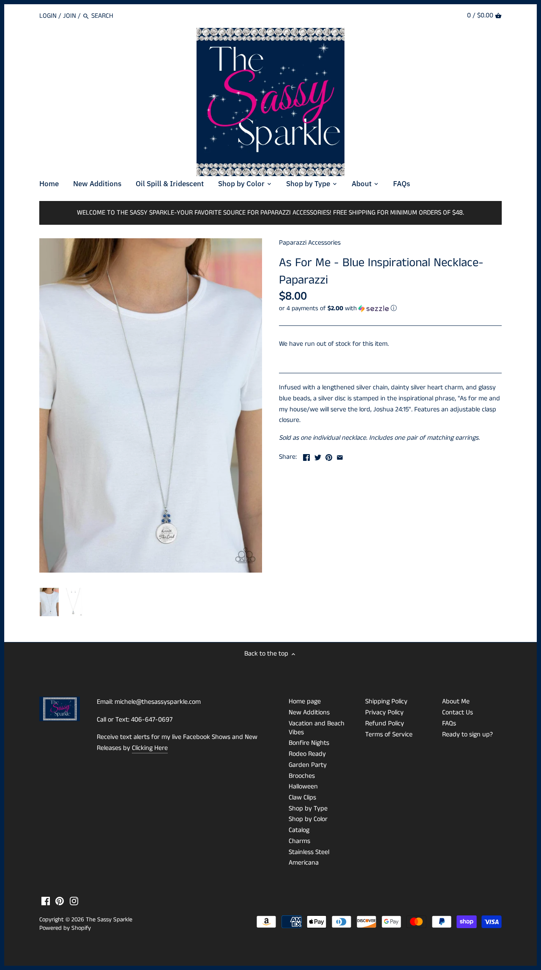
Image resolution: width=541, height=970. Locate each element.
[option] (49, 602)
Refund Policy (384, 723)
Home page (305, 701)
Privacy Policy (384, 712)
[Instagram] (74, 901)
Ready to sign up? (467, 734)
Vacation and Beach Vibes (316, 728)
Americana (304, 863)
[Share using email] (339, 456)
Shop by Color (308, 819)
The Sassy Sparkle (109, 919)
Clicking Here (150, 748)
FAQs (449, 723)
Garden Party (308, 765)
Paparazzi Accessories (310, 243)
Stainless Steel (309, 852)
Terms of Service (389, 734)
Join (69, 16)
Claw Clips (302, 797)
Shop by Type (308, 808)
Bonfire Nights (309, 743)
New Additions (309, 712)
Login (48, 16)
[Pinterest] (59, 901)
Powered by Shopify (65, 928)
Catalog (299, 830)
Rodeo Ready (307, 754)
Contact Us (457, 712)
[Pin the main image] (328, 456)
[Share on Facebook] (306, 456)
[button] (390, 308)
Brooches (302, 776)
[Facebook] (45, 901)
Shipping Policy (386, 701)
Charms (299, 841)
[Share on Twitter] (317, 456)
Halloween (303, 786)
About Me (456, 701)
